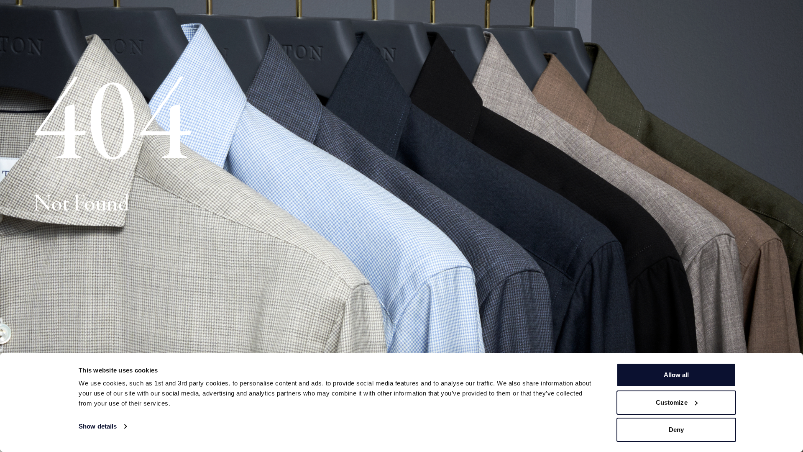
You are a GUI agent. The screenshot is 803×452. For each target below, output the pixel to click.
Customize (672, 402)
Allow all (676, 374)
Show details (98, 426)
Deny (676, 429)
